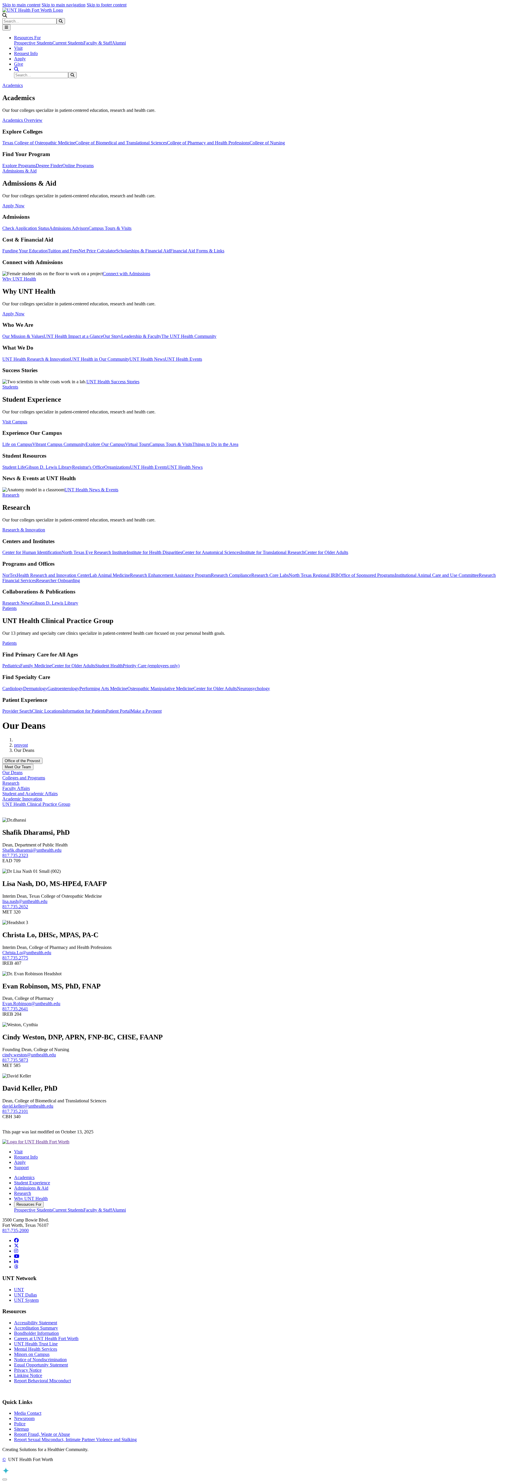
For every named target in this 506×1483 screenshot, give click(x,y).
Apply (20, 58)
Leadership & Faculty (141, 336)
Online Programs (78, 165)
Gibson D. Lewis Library (48, 467)
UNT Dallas (25, 1294)
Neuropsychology (253, 688)
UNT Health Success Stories (112, 381)
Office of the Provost (22, 761)
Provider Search (17, 711)
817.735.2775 (15, 957)
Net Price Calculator (97, 250)
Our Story (112, 336)
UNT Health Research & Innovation (36, 359)
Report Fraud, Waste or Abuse (42, 1434)
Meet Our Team (18, 767)
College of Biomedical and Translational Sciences (121, 142)
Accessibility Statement (35, 1322)
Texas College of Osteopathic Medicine (38, 142)
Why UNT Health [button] (19, 278)
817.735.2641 (15, 1008)
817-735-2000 (15, 1230)
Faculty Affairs (16, 788)
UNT (19, 1289)
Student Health (109, 665)
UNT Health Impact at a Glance (73, 336)
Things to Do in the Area (215, 444)
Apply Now (13, 205)
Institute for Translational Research (272, 552)
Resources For (28, 1204)
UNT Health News (147, 359)
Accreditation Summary (36, 1327)
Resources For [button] (27, 37)
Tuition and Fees (63, 250)
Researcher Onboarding (58, 580)
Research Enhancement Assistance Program (170, 575)
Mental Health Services (35, 1349)
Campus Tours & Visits (109, 228)
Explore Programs (19, 165)
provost (21, 745)
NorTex (9, 575)
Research (10, 783)
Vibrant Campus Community (59, 444)
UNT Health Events (183, 359)
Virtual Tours (137, 444)
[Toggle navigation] (6, 27)
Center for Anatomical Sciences (211, 552)
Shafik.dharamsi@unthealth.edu (31, 850)
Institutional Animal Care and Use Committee (437, 575)
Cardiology (12, 688)
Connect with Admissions (126, 273)
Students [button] (10, 386)
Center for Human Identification (31, 552)
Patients (9, 643)
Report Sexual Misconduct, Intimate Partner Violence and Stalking (75, 1439)
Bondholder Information (36, 1333)
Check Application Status (25, 228)
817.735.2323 (15, 855)
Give (18, 63)
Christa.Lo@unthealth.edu (26, 952)
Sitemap (21, 1428)
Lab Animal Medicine (110, 575)
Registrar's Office (88, 467)
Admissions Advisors (68, 228)
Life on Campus (17, 444)
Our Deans (12, 772)
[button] (4, 15)
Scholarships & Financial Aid (143, 250)
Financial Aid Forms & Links (197, 250)
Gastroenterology (63, 688)
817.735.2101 (15, 1111)
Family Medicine (36, 665)
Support (21, 1167)
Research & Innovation (23, 529)
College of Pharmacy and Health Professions (208, 142)
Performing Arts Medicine (103, 688)
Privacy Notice (28, 1370)
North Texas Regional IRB (314, 575)
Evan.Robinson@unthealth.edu (31, 1003)
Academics (24, 1177)
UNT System (26, 1300)
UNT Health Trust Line (36, 1343)
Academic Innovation (22, 798)
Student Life (13, 467)
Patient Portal (118, 711)
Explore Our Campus (105, 444)
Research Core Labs (270, 575)
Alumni (119, 42)
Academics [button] (12, 85)
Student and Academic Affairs (30, 793)
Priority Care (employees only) (151, 665)
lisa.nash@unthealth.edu (24, 901)
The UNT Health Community (188, 336)
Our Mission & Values (23, 336)
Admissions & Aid (31, 1188)
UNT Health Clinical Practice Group (36, 804)
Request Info (26, 53)
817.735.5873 (15, 1060)
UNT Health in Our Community (99, 359)
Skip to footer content (106, 4)
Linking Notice (28, 1375)
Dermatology (35, 688)
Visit (18, 48)
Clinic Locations (47, 711)
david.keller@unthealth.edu (27, 1106)
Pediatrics (11, 665)
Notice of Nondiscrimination (40, 1359)
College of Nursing (267, 142)
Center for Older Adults (326, 552)
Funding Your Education (25, 250)
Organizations (117, 467)
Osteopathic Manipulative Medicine (160, 688)
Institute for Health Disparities (154, 552)
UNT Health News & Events (91, 489)
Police (19, 1423)
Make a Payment (146, 711)
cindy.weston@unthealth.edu (29, 1054)
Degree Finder (49, 165)
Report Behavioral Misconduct (42, 1380)
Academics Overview (22, 120)
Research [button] (10, 494)
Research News (16, 603)
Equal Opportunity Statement (41, 1364)
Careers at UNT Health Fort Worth (46, 1338)
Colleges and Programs (23, 777)
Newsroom (24, 1418)
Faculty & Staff (97, 42)
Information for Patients (84, 711)
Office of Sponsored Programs (367, 575)
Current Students (67, 42)
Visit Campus (14, 421)
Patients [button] (9, 608)
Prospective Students (33, 42)
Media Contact (27, 1413)
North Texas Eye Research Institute (94, 552)
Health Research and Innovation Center (53, 575)
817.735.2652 (15, 906)
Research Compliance (231, 575)
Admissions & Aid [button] (19, 170)
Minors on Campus (31, 1354)
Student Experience (32, 1182)
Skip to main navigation (64, 4)
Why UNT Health (31, 1198)
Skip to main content (21, 4)
